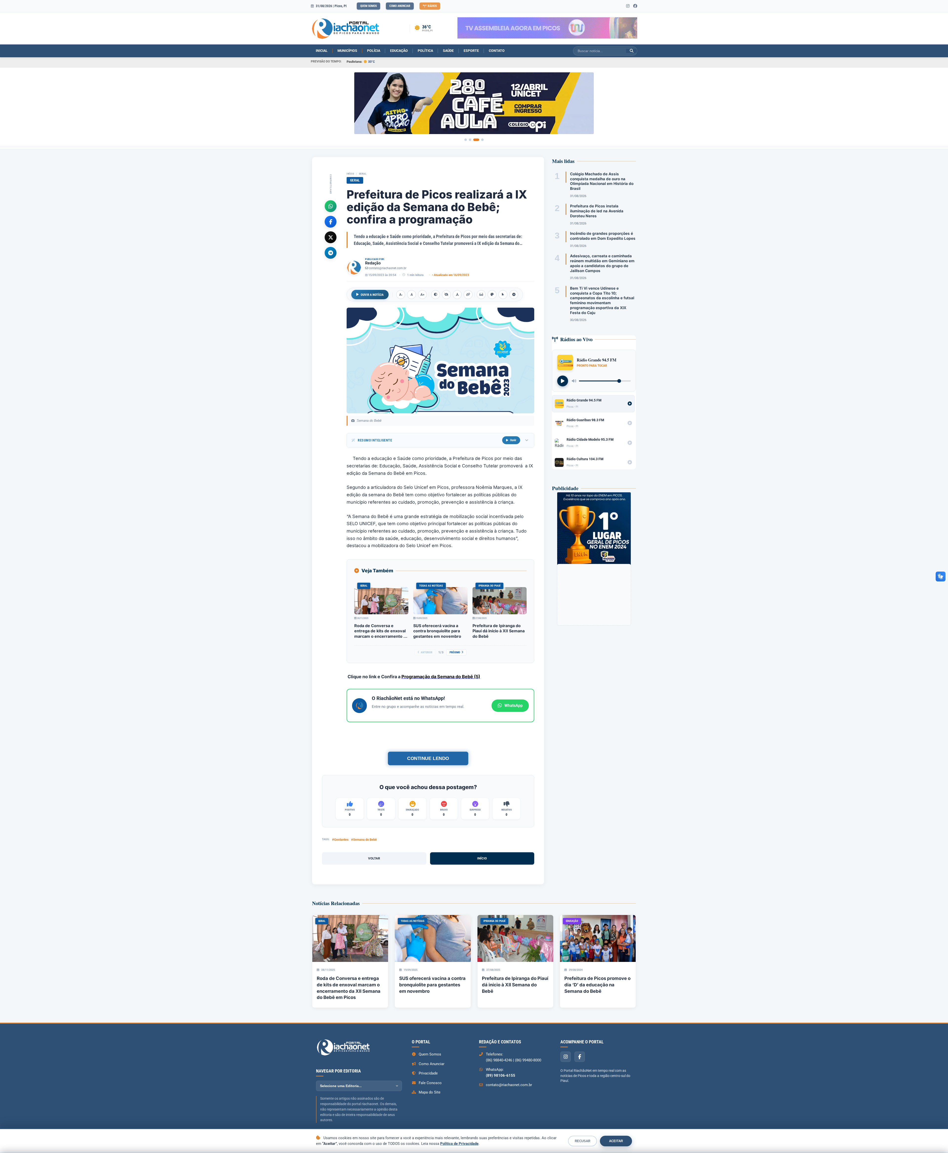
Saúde (448, 51)
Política (425, 51)
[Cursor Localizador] (502, 294)
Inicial (322, 51)
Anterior (426, 652)
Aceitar (616, 1141)
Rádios (432, 6)
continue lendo (428, 758)
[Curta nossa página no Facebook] (635, 6)
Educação (399, 51)
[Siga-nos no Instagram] (628, 6)
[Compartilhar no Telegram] (330, 252)
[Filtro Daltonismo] (492, 294)
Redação (373, 263)
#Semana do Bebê (364, 839)
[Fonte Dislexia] (457, 294)
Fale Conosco (430, 1083)
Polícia (373, 51)
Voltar (374, 858)
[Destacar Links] (468, 294)
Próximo (455, 652)
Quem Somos (368, 6)
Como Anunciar (399, 6)
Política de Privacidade (459, 1143)
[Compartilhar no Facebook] (330, 221)
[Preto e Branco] (446, 294)
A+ (422, 295)
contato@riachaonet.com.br (387, 268)
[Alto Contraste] (435, 294)
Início (350, 173)
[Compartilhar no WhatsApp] (330, 206)
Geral (363, 173)
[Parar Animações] (513, 294)
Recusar (582, 1141)
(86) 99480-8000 (528, 1060)
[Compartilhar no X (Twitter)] (330, 237)
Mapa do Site (429, 1092)
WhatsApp (513, 705)
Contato (497, 51)
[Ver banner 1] (465, 140)
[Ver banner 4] (481, 140)
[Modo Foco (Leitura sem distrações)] (481, 294)
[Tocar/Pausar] (562, 380)
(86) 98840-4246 (499, 1060)
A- (400, 295)
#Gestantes (340, 839)
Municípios (347, 51)
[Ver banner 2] (470, 140)
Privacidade (428, 1073)
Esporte (471, 51)
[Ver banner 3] (474, 140)
